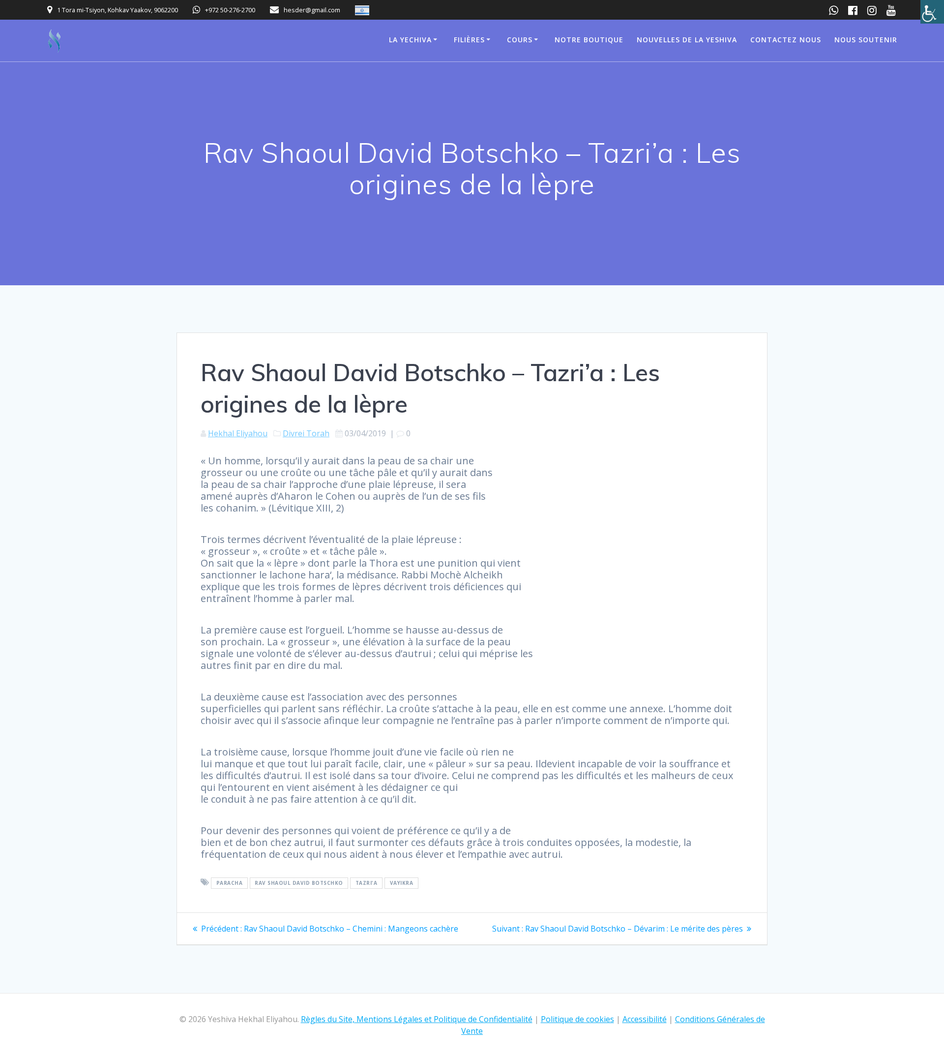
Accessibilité (644, 1019)
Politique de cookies (577, 1019)
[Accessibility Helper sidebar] (932, 12)
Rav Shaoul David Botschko (299, 882)
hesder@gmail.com (312, 9)
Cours (519, 39)
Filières (469, 39)
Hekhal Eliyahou (237, 433)
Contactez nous (785, 39)
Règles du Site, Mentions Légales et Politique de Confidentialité (416, 1019)
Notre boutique (589, 39)
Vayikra (401, 882)
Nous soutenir (865, 39)
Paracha (229, 882)
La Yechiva (410, 39)
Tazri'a (366, 882)
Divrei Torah (306, 433)
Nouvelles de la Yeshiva (687, 39)
